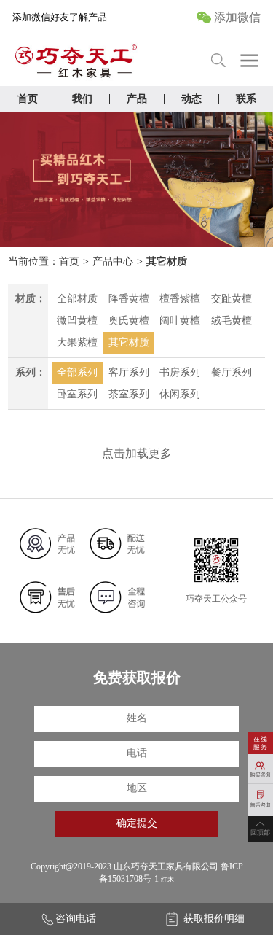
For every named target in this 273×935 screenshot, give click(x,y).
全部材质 (77, 298)
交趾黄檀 (231, 298)
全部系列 (77, 372)
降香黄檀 (128, 298)
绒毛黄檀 (231, 320)
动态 (191, 98)
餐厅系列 (231, 372)
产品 (137, 98)
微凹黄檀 (77, 320)
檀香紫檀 (179, 298)
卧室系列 (77, 394)
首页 (27, 98)
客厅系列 (128, 372)
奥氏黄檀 (128, 320)
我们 (82, 98)
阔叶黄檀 (179, 320)
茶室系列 (128, 394)
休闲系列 (179, 394)
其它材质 (166, 261)
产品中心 (112, 261)
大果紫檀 (77, 342)
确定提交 (136, 823)
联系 (246, 98)
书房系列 (179, 372)
